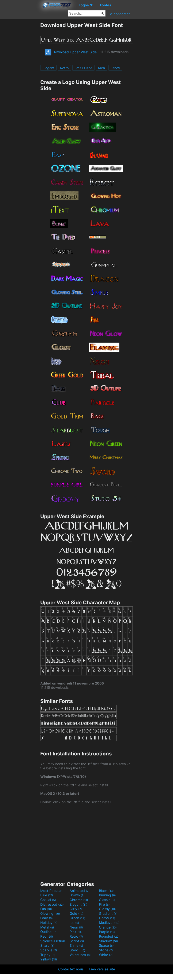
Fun (46, 909)
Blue (46, 895)
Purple (107, 932)
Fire (104, 904)
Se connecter (119, 14)
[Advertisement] (20, 85)
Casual (48, 900)
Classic (107, 900)
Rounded (109, 936)
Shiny (76, 945)
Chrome (79, 900)
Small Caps (83, 68)
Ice (74, 922)
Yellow (48, 959)
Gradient (108, 913)
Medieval (109, 922)
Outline (49, 932)
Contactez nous (71, 969)
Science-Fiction (54, 941)
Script (77, 941)
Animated (79, 891)
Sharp (47, 945)
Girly (76, 909)
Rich (101, 68)
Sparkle (48, 950)
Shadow (108, 941)
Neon (76, 927)
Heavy (107, 918)
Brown (77, 895)
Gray (46, 918)
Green (77, 918)
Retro (64, 68)
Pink (76, 932)
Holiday (48, 922)
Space (106, 945)
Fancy (115, 68)
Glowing (50, 913)
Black (106, 891)
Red (46, 936)
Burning (107, 895)
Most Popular (51, 891)
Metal (47, 927)
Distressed (52, 904)
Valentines (80, 955)
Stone (106, 950)
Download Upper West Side (74, 52)
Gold (76, 913)
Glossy (107, 909)
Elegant (48, 68)
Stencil (77, 950)
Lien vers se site (102, 969)
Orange (108, 927)
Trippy (47, 955)
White (106, 955)
